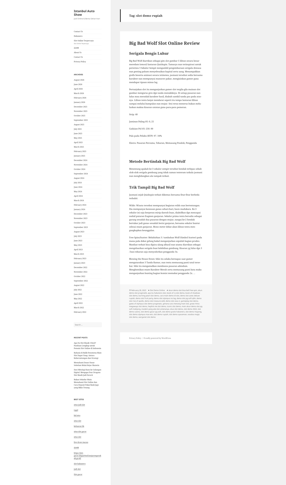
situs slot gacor (80, 431)
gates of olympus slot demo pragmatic (145, 303)
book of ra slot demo (176, 293)
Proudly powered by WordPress (157, 338)
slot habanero (80, 463)
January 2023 (79, 263)
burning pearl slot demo (149, 295)
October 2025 (79, 115)
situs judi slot (79, 405)
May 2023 (78, 245)
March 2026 (79, 93)
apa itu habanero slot (157, 293)
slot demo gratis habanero (173, 311)
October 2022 (79, 276)
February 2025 (80, 151)
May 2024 (78, 191)
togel (76, 410)
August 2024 (79, 178)
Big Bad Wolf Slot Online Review (164, 43)
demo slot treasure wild (155, 301)
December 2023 (80, 214)
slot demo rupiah (161, 314)
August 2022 (79, 285)
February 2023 (80, 258)
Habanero (78, 36)
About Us (77, 52)
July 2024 (78, 182)
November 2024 (80, 164)
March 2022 (79, 307)
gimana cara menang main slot (176, 303)
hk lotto (77, 415)
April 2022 (78, 303)
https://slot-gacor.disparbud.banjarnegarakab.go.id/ (87, 456)
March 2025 (79, 147)
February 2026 (80, 98)
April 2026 (78, 89)
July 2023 (78, 236)
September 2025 (81, 120)
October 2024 (79, 169)
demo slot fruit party (144, 298)
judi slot (77, 469)
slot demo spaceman (178, 314)
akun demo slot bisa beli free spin (183, 290)
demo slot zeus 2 (173, 301)
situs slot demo (176, 309)
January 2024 (79, 209)
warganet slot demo (147, 317)
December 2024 (80, 160)
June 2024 (78, 187)
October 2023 (79, 223)
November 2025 (80, 111)
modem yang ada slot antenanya (155, 309)
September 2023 (81, 227)
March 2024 (79, 200)
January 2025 (79, 156)
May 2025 (78, 138)
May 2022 (78, 298)
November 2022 (80, 272)
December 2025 (80, 106)
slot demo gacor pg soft (151, 311)
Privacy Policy (80, 61)
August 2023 (79, 231)
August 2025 (79, 124)
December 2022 (80, 267)
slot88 (76, 48)
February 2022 (80, 312)
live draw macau (81, 442)
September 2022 (81, 281)
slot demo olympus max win (141, 314)
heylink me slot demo (157, 306)
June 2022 (78, 294)
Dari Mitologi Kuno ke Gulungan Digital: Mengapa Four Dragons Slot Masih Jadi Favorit (87, 372)
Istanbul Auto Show (84, 13)
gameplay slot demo (189, 301)
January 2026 (79, 102)
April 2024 (78, 196)
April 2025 (78, 142)
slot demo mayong (193, 311)
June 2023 (78, 240)
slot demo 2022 (190, 309)
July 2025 (78, 129)
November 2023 (80, 218)
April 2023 (78, 249)
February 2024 (80, 205)
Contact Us (78, 31)
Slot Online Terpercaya (84, 42)
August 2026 (79, 80)
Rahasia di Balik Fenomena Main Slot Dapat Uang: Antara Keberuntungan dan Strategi (87, 355)
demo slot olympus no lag (165, 298)
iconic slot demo (174, 306)
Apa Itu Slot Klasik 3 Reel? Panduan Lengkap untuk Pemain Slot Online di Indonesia (87, 346)
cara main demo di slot (169, 295)
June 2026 (78, 84)
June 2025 (78, 133)
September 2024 (81, 173)
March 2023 (79, 254)
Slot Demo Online (157, 290)
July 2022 (78, 289)
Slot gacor (78, 474)
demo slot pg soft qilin (186, 298)
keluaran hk (79, 426)
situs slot (77, 421)
